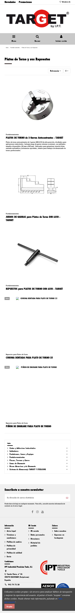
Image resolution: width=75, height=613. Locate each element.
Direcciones (35, 539)
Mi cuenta (35, 531)
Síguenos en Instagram (59, 536)
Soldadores (14, 451)
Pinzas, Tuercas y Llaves (19, 460)
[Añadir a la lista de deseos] (67, 82)
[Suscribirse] (67, 498)
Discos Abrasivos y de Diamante (22, 466)
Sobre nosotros (60, 531)
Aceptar (9, 606)
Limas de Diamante (17, 463)
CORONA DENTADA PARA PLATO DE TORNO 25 (29, 357)
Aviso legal (11, 531)
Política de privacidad (11, 547)
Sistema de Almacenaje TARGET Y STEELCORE (27, 469)
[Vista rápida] (67, 94)
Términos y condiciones (11, 536)
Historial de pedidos (35, 544)
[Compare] (67, 88)
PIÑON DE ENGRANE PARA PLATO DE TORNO (28, 426)
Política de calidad (14, 553)
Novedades (10, 2)
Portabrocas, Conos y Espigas (21, 454)
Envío (9, 556)
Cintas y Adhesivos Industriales (22, 448)
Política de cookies (14, 542)
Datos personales (38, 535)
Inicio (9, 443)
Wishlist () (66, 2)
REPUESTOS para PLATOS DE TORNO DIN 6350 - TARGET (34, 288)
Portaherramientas (17, 457)
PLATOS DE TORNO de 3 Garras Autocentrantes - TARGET (34, 137)
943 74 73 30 (13, 584)
